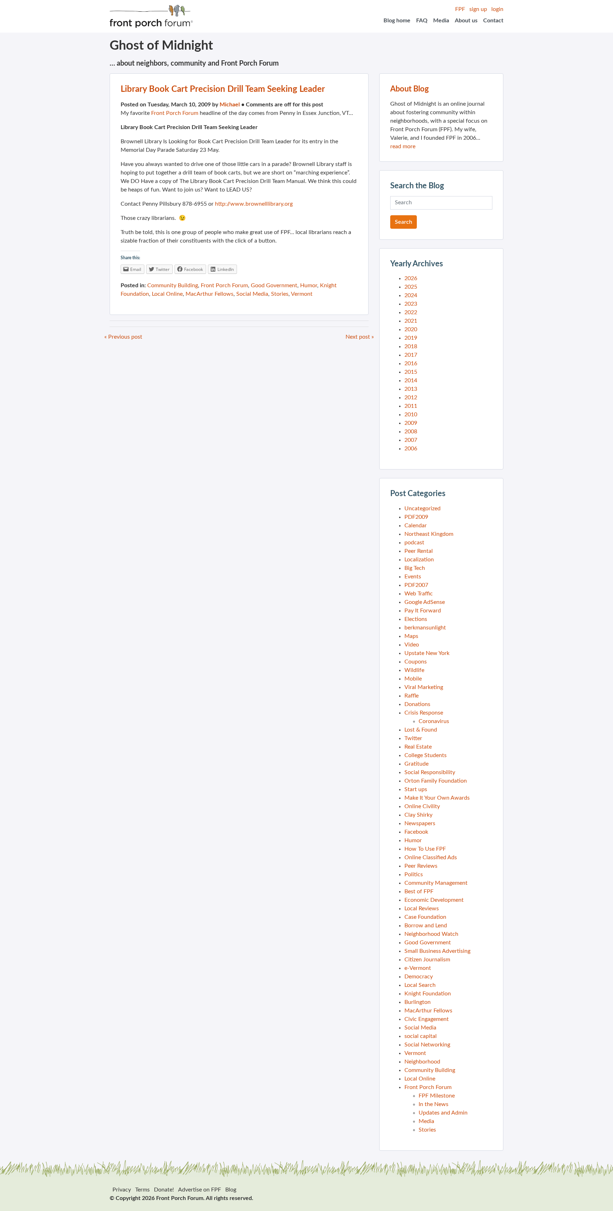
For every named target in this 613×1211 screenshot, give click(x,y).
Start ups (415, 789)
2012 (410, 397)
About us (466, 20)
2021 (410, 321)
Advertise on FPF (199, 1190)
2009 (410, 423)
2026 (410, 278)
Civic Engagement (426, 1019)
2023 (410, 304)
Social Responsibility (429, 772)
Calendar (415, 525)
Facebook (416, 832)
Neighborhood (422, 1062)
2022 (410, 312)
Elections (415, 619)
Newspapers (419, 823)
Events (412, 576)
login (497, 9)
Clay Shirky (418, 815)
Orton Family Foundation (435, 781)
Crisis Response (423, 713)
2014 (410, 380)
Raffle (411, 696)
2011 (410, 406)
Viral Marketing (423, 687)
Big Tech (414, 568)
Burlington (417, 1002)
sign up (478, 9)
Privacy (121, 1190)
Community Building (172, 285)
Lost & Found (420, 730)
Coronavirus (434, 721)
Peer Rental (418, 551)
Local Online (167, 294)
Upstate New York (426, 653)
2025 (410, 287)
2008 (410, 431)
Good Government (274, 285)
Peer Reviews (420, 866)
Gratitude (416, 764)
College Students (425, 755)
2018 (410, 346)
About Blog (409, 89)
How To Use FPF (425, 849)
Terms (142, 1190)
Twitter (413, 738)
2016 (410, 363)
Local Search (420, 985)
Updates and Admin (443, 1113)
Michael (230, 104)
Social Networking (427, 1045)
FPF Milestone (437, 1096)
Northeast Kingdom (428, 534)
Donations (417, 704)
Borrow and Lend (425, 925)
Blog (230, 1190)
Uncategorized (422, 508)
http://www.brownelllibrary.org (254, 204)
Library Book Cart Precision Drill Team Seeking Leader (223, 89)
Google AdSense (424, 602)
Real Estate (418, 747)
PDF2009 (416, 517)
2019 (410, 338)
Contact (493, 20)
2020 (410, 329)
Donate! (164, 1190)
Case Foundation (425, 917)
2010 (410, 414)
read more (402, 146)
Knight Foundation (427, 993)
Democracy (418, 976)
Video (411, 645)
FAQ (421, 20)
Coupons (415, 662)
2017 (410, 355)
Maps (411, 636)
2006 (410, 448)
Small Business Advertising (437, 951)
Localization (419, 559)
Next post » (360, 337)
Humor (308, 285)
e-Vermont (417, 968)
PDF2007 (416, 585)
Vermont (302, 294)
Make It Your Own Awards (437, 798)
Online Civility (422, 806)
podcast (414, 542)
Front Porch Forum (174, 113)
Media (441, 20)
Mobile (413, 679)
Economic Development (434, 900)
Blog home (396, 20)
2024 (410, 295)
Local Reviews (421, 908)
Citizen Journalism (427, 959)
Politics (413, 874)
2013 (410, 389)
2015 (410, 372)
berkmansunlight (425, 628)
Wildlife (414, 670)
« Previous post (123, 337)
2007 (410, 440)
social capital (420, 1036)
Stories (279, 294)
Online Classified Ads (430, 857)
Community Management (436, 883)
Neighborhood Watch (431, 934)
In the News (433, 1104)
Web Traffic (418, 593)
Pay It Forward (422, 610)
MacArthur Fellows (209, 294)
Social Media (252, 294)
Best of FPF (418, 891)
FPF (460, 9)
